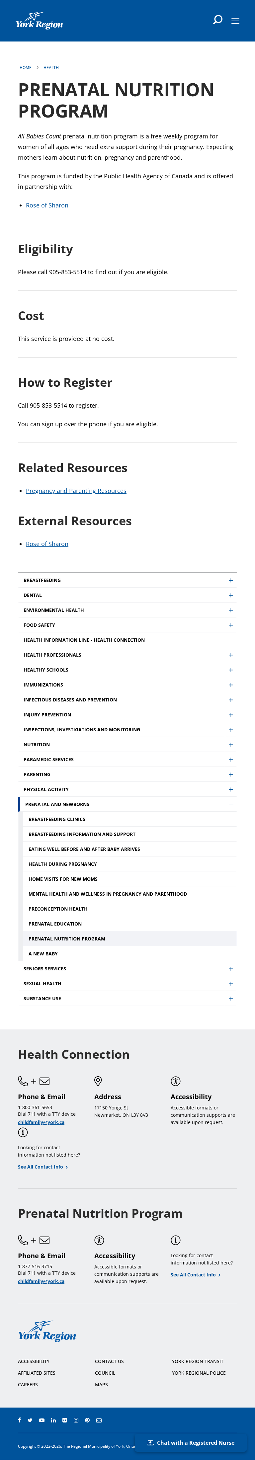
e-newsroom (99, 1420)
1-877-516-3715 (35, 1266)
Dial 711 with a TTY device (47, 1114)
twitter (30, 1420)
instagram (76, 1420)
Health (51, 67)
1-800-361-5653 (35, 1107)
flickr (64, 1420)
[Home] (39, 21)
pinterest (87, 1420)
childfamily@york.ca (41, 1122)
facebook (19, 1420)
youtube (41, 1420)
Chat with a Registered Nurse (195, 1442)
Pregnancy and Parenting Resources (76, 491)
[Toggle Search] (218, 20)
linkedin (53, 1420)
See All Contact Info (40, 1167)
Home (26, 67)
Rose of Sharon (47, 205)
